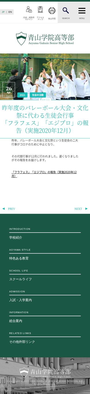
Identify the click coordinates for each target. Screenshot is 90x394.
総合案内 (18, 317)
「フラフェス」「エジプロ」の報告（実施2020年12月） (44, 174)
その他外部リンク (22, 338)
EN (10, 12)
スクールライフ (20, 275)
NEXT (78, 209)
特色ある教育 (20, 254)
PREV (11, 209)
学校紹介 (19, 233)
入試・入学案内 (20, 296)
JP (3, 12)
